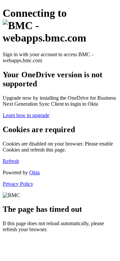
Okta (34, 172)
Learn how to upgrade (26, 115)
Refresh (11, 161)
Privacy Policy (18, 184)
